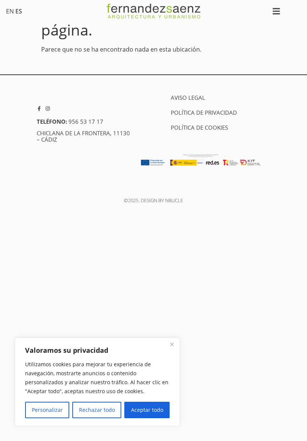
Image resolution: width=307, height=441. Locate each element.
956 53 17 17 (86, 121)
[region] (97, 382)
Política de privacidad (204, 112)
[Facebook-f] (39, 108)
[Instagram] (47, 108)
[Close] (171, 344)
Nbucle (174, 200)
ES (18, 11)
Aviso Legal (188, 97)
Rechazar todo (97, 409)
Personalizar (47, 409)
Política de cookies (199, 127)
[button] (276, 11)
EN (10, 11)
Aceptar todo (147, 409)
